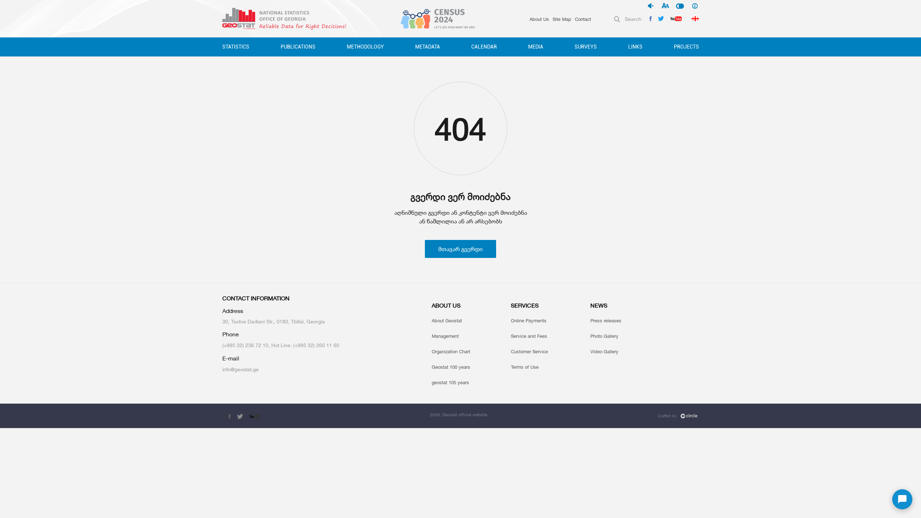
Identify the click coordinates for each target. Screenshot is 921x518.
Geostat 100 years (451, 367)
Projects (686, 47)
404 (460, 128)
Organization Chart (451, 351)
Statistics (235, 47)
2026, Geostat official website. (459, 414)
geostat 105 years (450, 382)
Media (535, 47)
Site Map (562, 19)
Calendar (484, 47)
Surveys (586, 47)
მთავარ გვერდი (460, 249)
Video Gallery (604, 351)
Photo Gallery (604, 336)
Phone (230, 334)
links (635, 47)
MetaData (427, 47)
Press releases (605, 320)
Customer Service (529, 351)
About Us (539, 19)
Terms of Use (525, 367)
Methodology (365, 47)
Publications (298, 47)
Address (232, 311)
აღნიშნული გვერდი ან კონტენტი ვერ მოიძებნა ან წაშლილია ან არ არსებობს (460, 217)
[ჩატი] (902, 499)
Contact (583, 19)
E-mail (230, 358)
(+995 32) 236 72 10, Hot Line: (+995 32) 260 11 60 (280, 345)
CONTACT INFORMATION (256, 298)
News (598, 305)
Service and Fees (529, 336)
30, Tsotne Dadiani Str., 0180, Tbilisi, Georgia (273, 321)
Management (445, 336)
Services (525, 305)
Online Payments (528, 320)
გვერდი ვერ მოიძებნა (460, 196)
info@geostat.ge (240, 369)
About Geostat (447, 320)
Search (633, 19)
